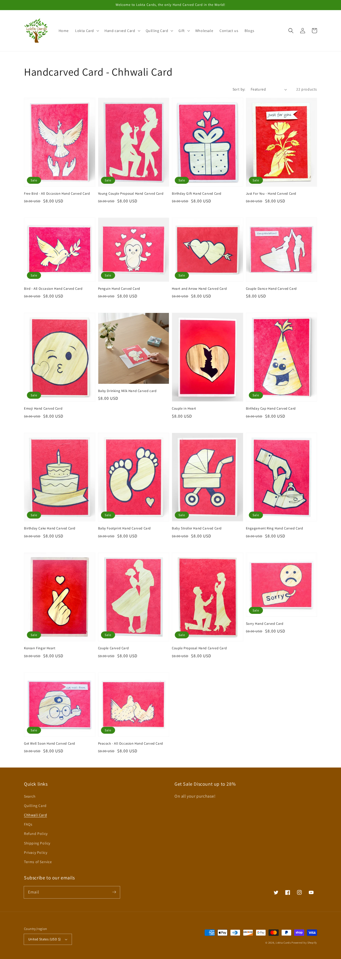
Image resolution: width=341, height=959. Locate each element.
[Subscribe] (114, 892)
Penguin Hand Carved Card (119, 288)
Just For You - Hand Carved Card (271, 193)
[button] (86, 30)
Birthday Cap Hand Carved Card (271, 408)
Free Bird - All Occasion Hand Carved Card (57, 193)
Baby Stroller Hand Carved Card (197, 528)
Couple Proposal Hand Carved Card (199, 648)
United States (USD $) (44, 939)
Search (30, 796)
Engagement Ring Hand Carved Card (274, 528)
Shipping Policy (37, 843)
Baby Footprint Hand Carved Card (124, 528)
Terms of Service (38, 861)
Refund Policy (36, 833)
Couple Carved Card (113, 648)
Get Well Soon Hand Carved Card (49, 743)
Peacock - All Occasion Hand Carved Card (130, 743)
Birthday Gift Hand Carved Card (196, 193)
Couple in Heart (184, 408)
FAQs (28, 824)
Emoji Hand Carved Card (43, 408)
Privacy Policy (35, 852)
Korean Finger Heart (39, 648)
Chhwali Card (35, 815)
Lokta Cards (283, 942)
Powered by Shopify (304, 942)
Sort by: (239, 89)
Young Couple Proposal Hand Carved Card (131, 193)
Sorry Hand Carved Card (264, 623)
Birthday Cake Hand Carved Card (49, 528)
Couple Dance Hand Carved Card (271, 288)
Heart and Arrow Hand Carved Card (199, 288)
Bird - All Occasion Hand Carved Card (53, 288)
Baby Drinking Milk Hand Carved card (127, 391)
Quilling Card (35, 805)
